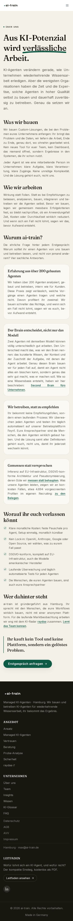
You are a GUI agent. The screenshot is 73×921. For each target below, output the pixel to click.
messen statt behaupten (43, 480)
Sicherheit (9, 759)
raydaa (42, 621)
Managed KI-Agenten (17, 735)
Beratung (9, 747)
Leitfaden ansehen (18, 878)
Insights (8, 795)
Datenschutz (11, 821)
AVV (6, 833)
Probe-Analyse (13, 753)
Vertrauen (9, 741)
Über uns (9, 783)
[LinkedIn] (6, 889)
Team (7, 789)
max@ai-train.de (28, 847)
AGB (6, 827)
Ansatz (7, 728)
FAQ (6, 813)
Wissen (8, 801)
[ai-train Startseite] (11, 5)
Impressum (10, 839)
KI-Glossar (10, 807)
